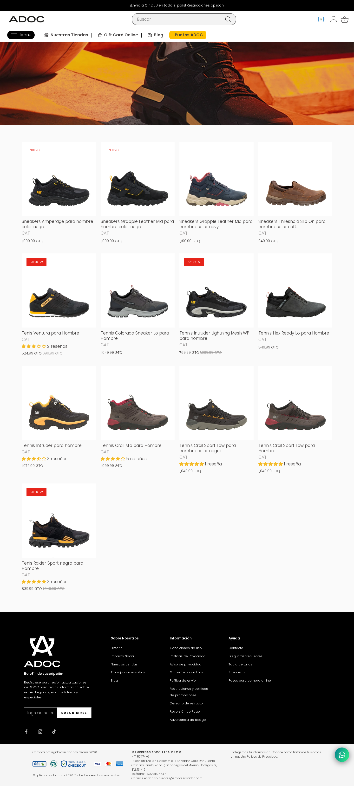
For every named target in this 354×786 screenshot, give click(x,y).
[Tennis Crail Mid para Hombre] (138, 403)
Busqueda (237, 672)
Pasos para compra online (250, 680)
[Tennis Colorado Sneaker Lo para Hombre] (138, 290)
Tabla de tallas (240, 664)
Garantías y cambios (186, 672)
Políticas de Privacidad (187, 656)
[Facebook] (26, 731)
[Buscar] (228, 19)
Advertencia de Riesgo (188, 719)
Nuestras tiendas (124, 664)
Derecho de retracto (186, 703)
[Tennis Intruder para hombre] (59, 403)
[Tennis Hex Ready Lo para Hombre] (295, 290)
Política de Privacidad (262, 756)
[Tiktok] (54, 731)
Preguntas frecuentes (245, 656)
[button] (34, 346)
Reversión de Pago (185, 711)
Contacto (236, 648)
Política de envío (183, 680)
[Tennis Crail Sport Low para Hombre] (295, 403)
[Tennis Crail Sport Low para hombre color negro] (216, 403)
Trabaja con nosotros (128, 672)
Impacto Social (123, 656)
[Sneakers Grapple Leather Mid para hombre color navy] (216, 179)
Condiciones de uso (186, 648)
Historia (117, 648)
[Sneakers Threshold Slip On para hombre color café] (295, 179)
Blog (114, 680)
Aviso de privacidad (185, 664)
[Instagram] (40, 731)
